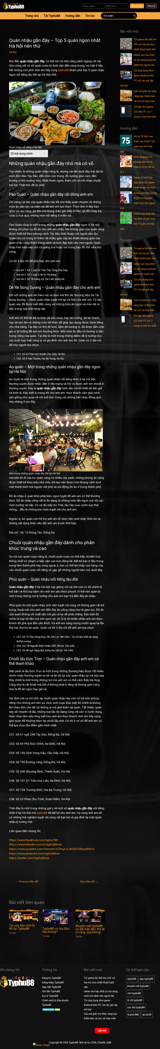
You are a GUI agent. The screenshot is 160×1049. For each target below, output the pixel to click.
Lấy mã (102, 1030)
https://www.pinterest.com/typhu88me (34, 853)
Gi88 (108, 1042)
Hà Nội (12, 52)
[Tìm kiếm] (135, 16)
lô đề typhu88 (134, 1000)
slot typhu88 (134, 993)
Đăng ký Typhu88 (51, 977)
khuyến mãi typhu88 (138, 986)
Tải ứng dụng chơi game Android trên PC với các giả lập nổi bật (101, 1005)
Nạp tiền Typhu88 (51, 987)
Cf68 (93, 1042)
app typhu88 (146, 978)
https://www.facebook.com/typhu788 (33, 840)
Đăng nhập (137, 6)
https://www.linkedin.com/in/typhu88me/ (35, 844)
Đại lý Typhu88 (50, 995)
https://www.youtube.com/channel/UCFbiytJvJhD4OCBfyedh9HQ (51, 849)
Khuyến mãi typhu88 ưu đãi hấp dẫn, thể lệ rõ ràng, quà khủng (90, 929)
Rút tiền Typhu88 (51, 991)
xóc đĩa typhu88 (136, 1007)
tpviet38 (146, 1014)
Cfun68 (101, 1042)
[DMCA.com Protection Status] (51, 1009)
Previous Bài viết (27, 881)
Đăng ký (151, 6)
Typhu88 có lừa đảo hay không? (55, 930)
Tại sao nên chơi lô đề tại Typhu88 (22, 927)
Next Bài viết (89, 881)
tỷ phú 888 (133, 1014)
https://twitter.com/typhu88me (29, 858)
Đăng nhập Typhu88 (53, 982)
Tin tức (12, 933)
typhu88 (63, 70)
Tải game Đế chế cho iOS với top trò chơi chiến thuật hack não (99, 982)
